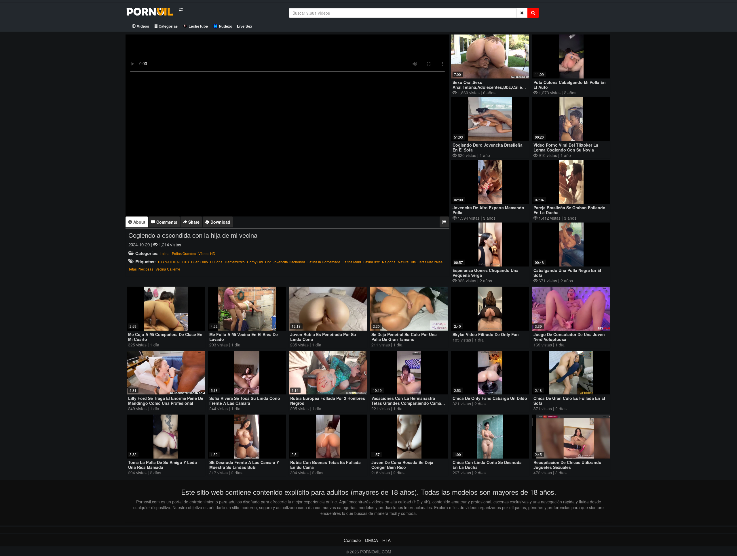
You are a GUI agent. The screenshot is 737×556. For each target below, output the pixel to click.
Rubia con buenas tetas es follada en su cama (325, 464)
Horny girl (255, 261)
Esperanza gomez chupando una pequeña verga (485, 272)
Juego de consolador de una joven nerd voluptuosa (569, 336)
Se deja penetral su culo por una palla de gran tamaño (404, 336)
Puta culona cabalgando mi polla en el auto (569, 84)
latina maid (352, 261)
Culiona (216, 261)
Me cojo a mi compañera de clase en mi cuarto (165, 336)
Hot (268, 261)
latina (165, 253)
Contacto (352, 540)
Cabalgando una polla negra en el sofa (567, 272)
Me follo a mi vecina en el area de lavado (243, 336)
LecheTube (198, 26)
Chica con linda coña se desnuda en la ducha (487, 464)
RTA (386, 540)
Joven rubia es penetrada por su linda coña (323, 336)
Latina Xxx (371, 261)
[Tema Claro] (181, 10)
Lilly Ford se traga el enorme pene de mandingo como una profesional (165, 400)
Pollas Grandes (184, 253)
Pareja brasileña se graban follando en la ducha (569, 210)
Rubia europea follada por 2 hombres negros (327, 400)
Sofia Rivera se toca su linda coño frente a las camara (244, 400)
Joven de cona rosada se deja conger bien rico (402, 464)
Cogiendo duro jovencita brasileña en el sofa (488, 147)
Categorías (167, 26)
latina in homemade (323, 261)
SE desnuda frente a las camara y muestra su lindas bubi (244, 464)
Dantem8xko (235, 261)
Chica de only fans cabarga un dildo (490, 398)
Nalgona (389, 261)
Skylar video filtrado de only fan (486, 334)
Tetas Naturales (430, 261)
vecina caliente (167, 269)
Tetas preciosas (140, 269)
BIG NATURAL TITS (173, 261)
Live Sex (244, 26)
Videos (142, 26)
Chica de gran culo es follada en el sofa (569, 400)
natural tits (407, 261)
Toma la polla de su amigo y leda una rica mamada (162, 464)
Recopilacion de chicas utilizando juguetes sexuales (567, 464)
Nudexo (225, 26)
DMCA (371, 540)
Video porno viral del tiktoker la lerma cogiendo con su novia (565, 147)
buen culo (199, 261)
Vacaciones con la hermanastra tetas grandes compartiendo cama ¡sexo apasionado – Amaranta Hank (406, 403)
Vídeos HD (206, 253)
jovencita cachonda (289, 261)
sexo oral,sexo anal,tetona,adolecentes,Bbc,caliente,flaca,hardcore (506, 84)
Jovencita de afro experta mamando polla (488, 210)
